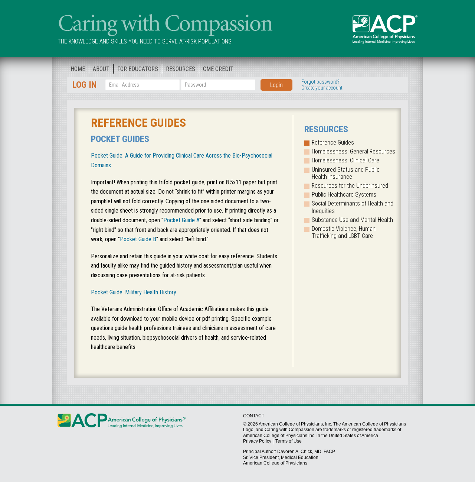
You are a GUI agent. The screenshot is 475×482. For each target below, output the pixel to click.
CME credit (218, 68)
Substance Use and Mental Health (352, 219)
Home (78, 68)
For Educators (137, 68)
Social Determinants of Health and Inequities (352, 207)
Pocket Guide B (138, 239)
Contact (253, 415)
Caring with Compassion (165, 23)
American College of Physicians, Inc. (295, 424)
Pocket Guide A (181, 220)
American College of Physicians (385, 29)
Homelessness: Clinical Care (345, 160)
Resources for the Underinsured (350, 185)
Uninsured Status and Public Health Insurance (346, 173)
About (101, 68)
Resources (180, 68)
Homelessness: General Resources (353, 151)
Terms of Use (288, 441)
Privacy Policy (257, 441)
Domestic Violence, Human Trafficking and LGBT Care (344, 232)
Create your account (322, 88)
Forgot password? (320, 82)
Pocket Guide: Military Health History (133, 292)
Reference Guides (333, 142)
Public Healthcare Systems (344, 194)
